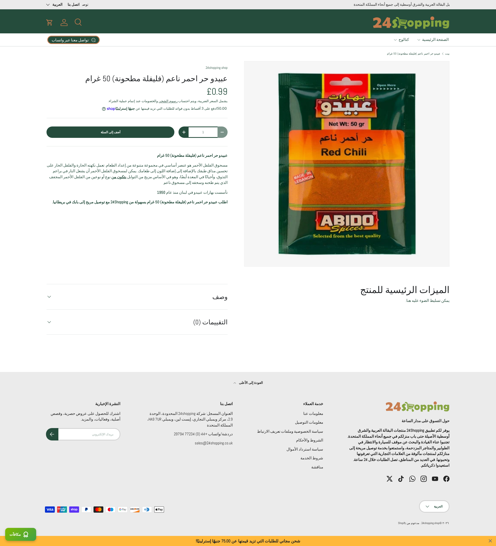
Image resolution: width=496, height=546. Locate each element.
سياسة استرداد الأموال (304, 449)
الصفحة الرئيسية (435, 39)
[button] (49, 22)
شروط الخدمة (311, 457)
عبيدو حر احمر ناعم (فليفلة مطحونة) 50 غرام (413, 53)
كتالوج (404, 39)
